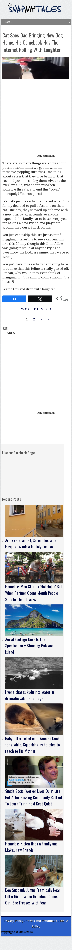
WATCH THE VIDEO (36, 309)
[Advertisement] (36, 116)
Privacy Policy (13, 920)
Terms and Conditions (42, 920)
